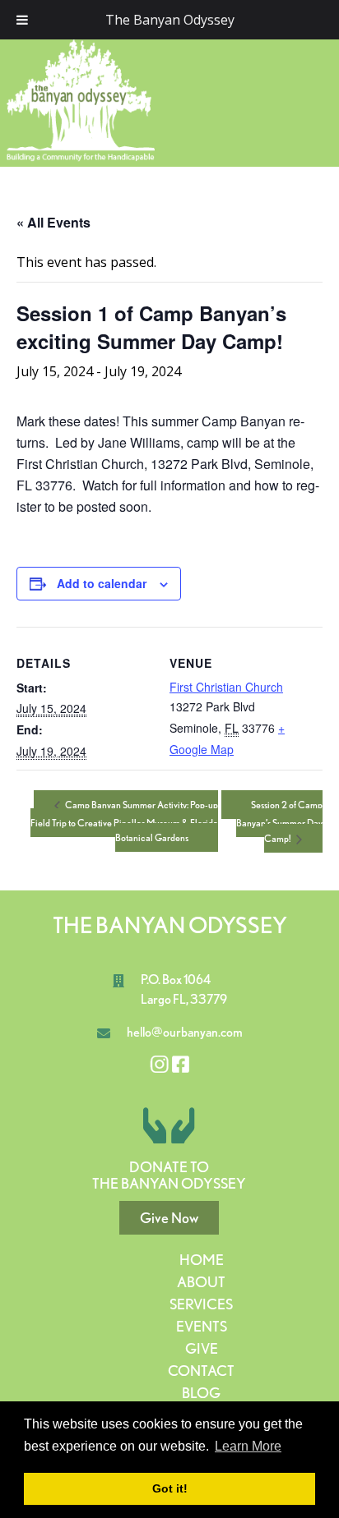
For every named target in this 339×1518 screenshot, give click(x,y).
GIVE (201, 1348)
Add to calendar (101, 583)
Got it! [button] (170, 1488)
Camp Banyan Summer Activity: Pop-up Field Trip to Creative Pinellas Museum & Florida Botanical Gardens (124, 821)
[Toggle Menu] (22, 19)
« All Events (53, 222)
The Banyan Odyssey (170, 20)
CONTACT (201, 1370)
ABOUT (201, 1281)
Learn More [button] (248, 1446)
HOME (201, 1259)
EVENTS (201, 1326)
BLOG (201, 1392)
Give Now (169, 1217)
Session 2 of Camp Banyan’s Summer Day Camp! (279, 821)
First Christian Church (226, 686)
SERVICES (201, 1304)
